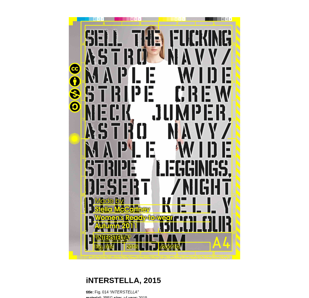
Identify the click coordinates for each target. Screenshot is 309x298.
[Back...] (154, 138)
